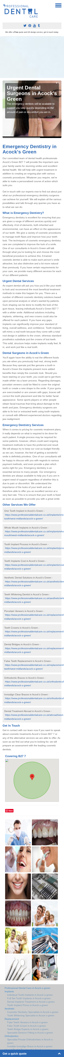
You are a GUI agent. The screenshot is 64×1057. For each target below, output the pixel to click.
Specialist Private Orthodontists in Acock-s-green (30, 1041)
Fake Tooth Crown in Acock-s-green (26, 1025)
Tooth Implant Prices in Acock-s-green (27, 1005)
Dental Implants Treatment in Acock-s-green (31, 1001)
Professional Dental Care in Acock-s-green (27, 988)
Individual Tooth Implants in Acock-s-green (30, 994)
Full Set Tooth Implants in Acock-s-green (29, 998)
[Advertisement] (32, 57)
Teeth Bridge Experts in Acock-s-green (27, 1029)
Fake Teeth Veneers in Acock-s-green (27, 1022)
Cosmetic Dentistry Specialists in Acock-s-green (32, 1012)
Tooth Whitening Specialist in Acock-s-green (30, 1015)
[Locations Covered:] (4, 5)
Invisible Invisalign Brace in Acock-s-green (29, 1046)
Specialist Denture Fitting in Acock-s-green (30, 1032)
